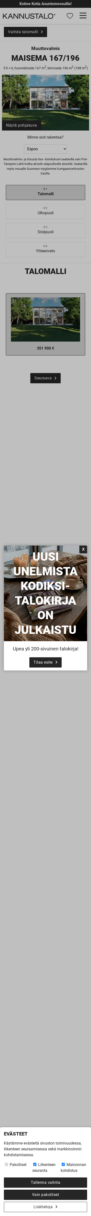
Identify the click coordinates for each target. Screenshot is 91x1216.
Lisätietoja (43, 1207)
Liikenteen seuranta (44, 1167)
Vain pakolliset (45, 1194)
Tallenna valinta (45, 1182)
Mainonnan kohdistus (73, 1167)
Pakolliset (17, 1164)
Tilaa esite (43, 662)
